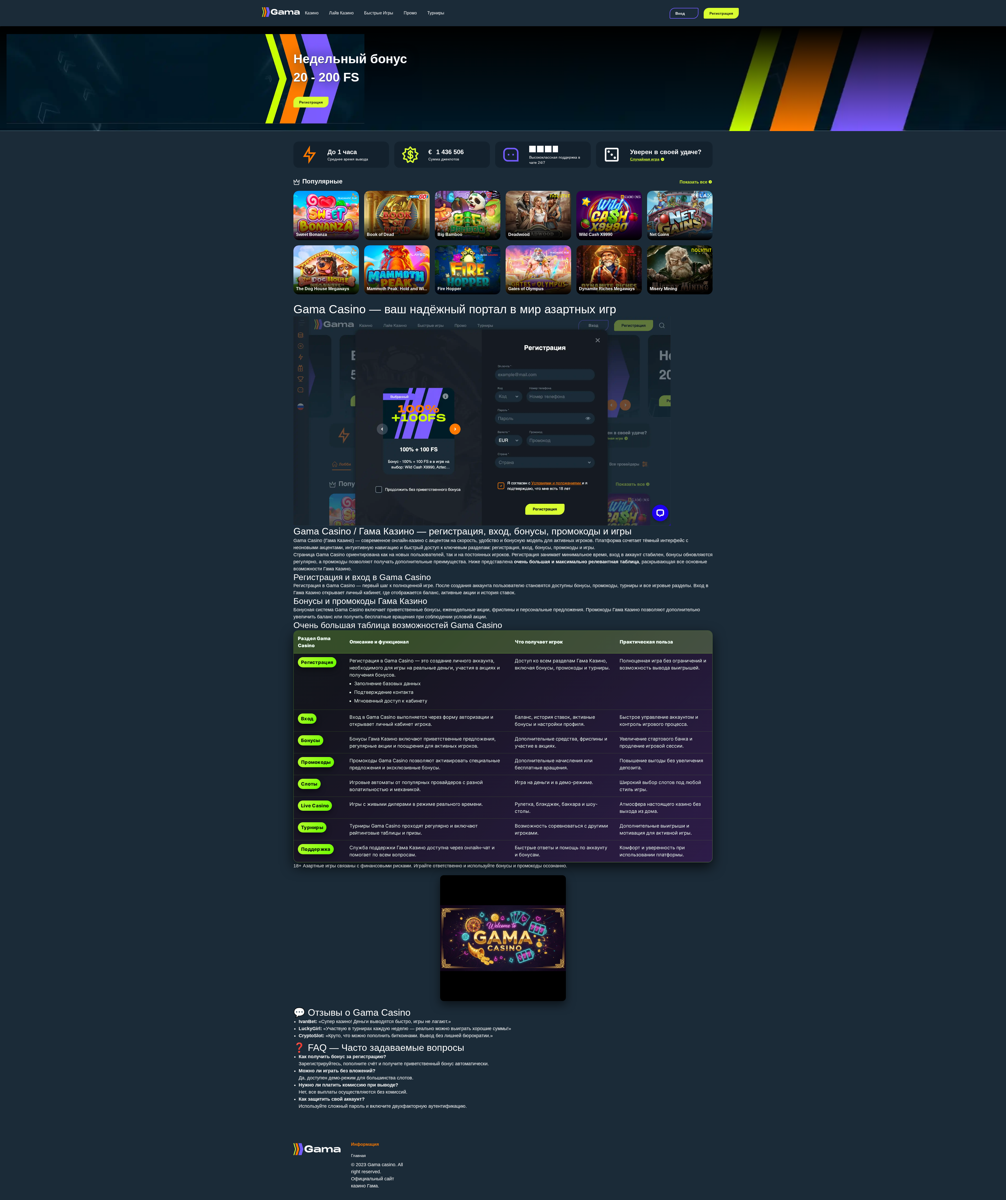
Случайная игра (644, 159)
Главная (358, 1155)
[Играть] (326, 213)
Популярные (323, 181)
